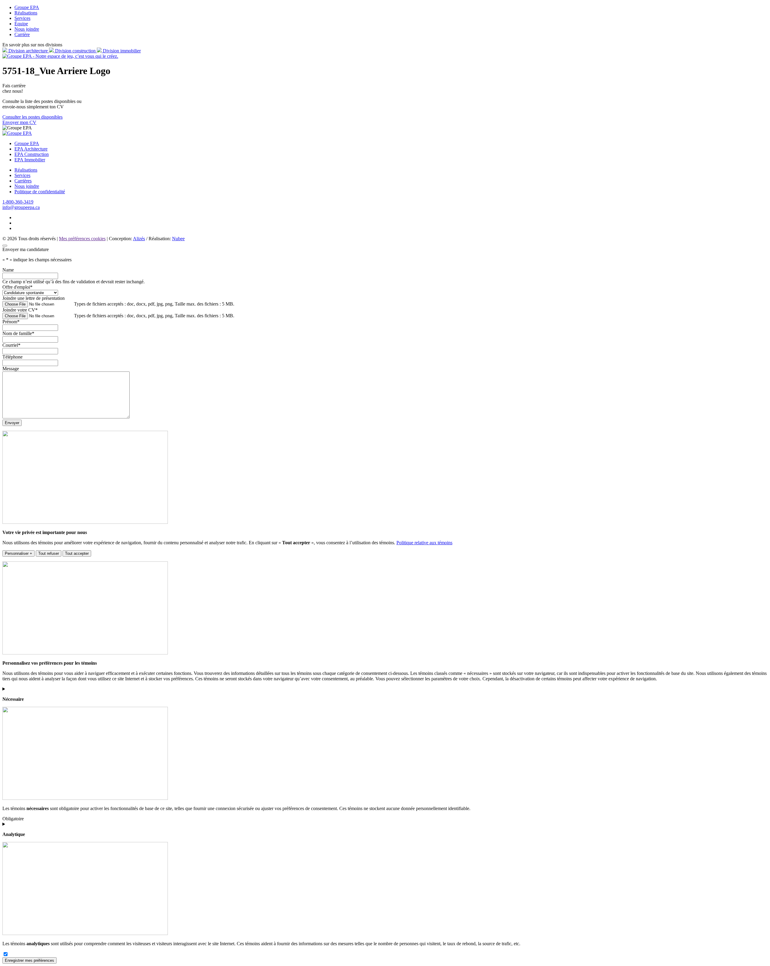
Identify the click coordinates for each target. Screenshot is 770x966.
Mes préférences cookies (82, 238)
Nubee (178, 238)
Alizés (139, 238)
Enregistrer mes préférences (29, 960)
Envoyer (12, 423)
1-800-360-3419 (17, 201)
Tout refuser (48, 553)
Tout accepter (77, 553)
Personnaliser (18, 553)
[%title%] (4, 246)
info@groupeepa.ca (21, 207)
